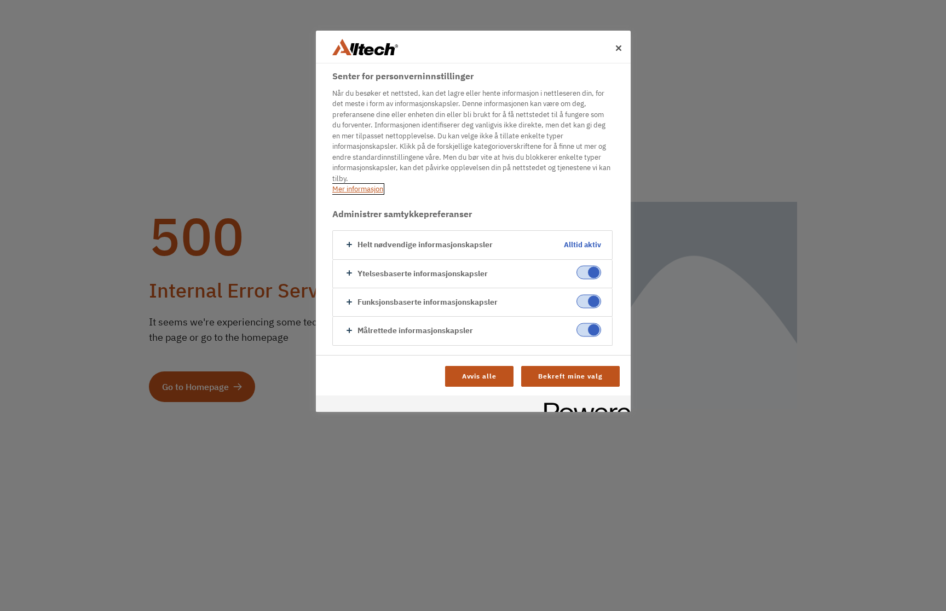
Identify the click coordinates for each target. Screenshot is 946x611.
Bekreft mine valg (570, 376)
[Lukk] (619, 48)
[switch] (588, 273)
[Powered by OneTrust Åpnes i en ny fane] (583, 405)
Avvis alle (479, 376)
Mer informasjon (357, 189)
